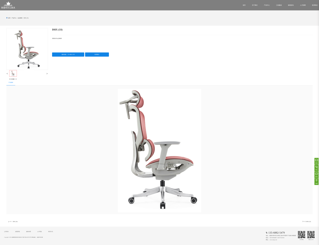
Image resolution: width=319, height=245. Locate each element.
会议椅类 (20, 18)
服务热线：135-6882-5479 (68, 54)
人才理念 (39, 231)
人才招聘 (303, 5)
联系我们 (315, 5)
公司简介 (6, 231)
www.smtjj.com (273, 239)
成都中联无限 (40, 237)
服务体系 (28, 231)
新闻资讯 (291, 5)
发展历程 (17, 231)
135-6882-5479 (276, 232)
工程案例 (279, 5)
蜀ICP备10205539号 (27, 237)
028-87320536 (280, 237)
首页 (244, 5)
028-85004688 (273, 237)
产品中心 (267, 5)
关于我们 (255, 5)
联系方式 (50, 231)
